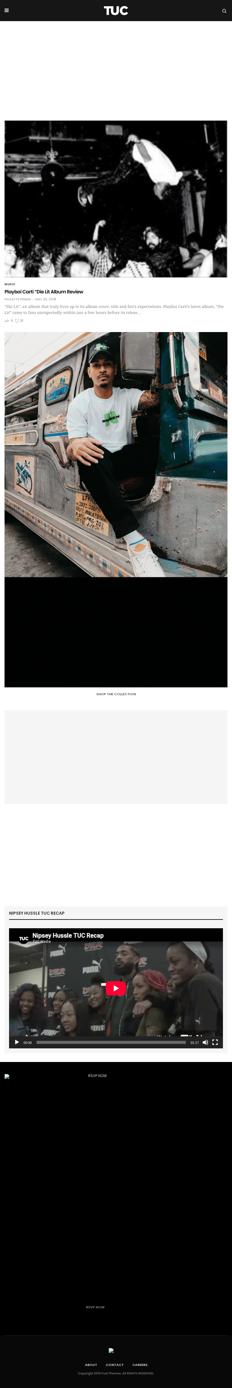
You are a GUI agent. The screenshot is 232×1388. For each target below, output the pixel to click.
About (91, 1364)
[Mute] (205, 1042)
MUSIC (10, 284)
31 (21, 320)
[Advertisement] (116, 66)
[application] (116, 988)
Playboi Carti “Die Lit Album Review (44, 291)
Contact (115, 1364)
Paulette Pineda (18, 299)
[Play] (17, 1042)
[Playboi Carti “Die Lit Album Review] (116, 199)
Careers (139, 1364)
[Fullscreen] (215, 1042)
